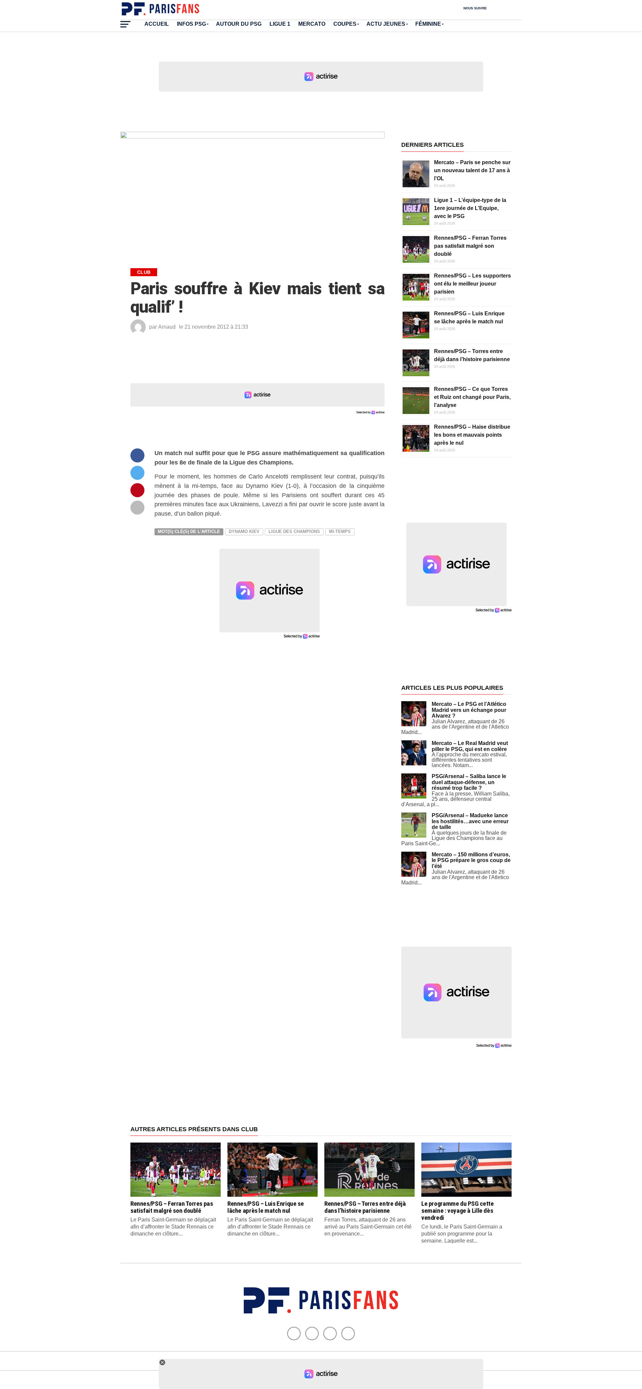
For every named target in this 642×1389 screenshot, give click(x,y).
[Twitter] (312, 1333)
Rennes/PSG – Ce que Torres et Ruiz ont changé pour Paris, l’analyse (472, 397)
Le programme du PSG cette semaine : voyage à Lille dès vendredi (457, 1210)
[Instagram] (348, 1333)
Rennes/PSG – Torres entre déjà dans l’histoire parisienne (365, 1207)
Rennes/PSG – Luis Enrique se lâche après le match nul (265, 1207)
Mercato (311, 24)
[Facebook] (294, 1333)
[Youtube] (330, 1333)
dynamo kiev (244, 531)
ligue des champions (294, 531)
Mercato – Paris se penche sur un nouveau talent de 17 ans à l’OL (472, 170)
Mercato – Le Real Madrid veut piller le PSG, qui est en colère (470, 746)
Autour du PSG (238, 24)
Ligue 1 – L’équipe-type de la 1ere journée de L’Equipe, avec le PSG (470, 208)
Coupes (344, 24)
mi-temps (340, 531)
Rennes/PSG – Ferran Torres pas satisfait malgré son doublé (470, 246)
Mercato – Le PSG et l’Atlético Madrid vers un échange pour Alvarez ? (469, 710)
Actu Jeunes (385, 24)
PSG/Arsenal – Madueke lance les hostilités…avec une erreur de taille (470, 821)
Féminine (428, 24)
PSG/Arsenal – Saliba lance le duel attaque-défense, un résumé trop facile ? (469, 782)
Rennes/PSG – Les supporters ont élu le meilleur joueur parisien (472, 284)
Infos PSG (191, 24)
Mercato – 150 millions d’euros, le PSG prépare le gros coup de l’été (471, 860)
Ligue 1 (280, 24)
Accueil (156, 24)
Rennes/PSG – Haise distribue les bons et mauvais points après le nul (472, 435)
